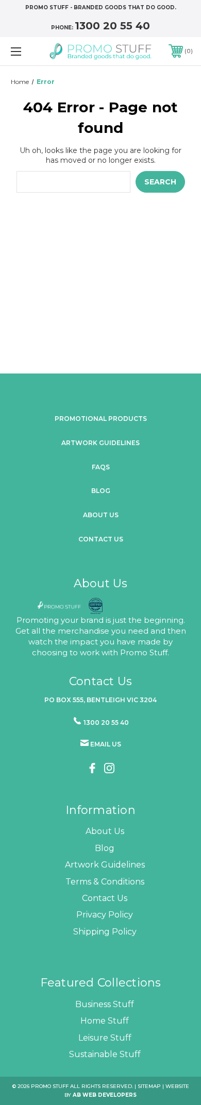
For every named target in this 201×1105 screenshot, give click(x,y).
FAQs (101, 467)
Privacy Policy (104, 915)
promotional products (101, 418)
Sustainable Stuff (105, 1054)
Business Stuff (104, 1004)
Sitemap (149, 1086)
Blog (100, 491)
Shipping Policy (105, 932)
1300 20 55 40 (112, 26)
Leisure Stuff (104, 1038)
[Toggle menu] (29, 51)
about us (101, 515)
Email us (105, 744)
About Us (105, 831)
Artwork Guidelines (100, 443)
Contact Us (100, 539)
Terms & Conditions (104, 882)
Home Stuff (104, 1021)
